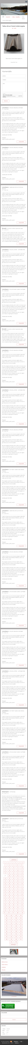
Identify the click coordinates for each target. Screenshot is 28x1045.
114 (6, 923)
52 (5, 888)
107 (11, 918)
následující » (14, 944)
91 (22, 907)
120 (16, 926)
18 (9, 870)
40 (17, 881)
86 (22, 904)
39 (13, 881)
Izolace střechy (5, 964)
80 (17, 902)
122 (6, 928)
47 (5, 886)
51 (22, 886)
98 (8, 912)
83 (9, 904)
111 (11, 920)
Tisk (21, 1041)
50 (17, 886)
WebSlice (16, 1041)
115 (11, 923)
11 (21, 865)
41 (22, 881)
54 (13, 888)
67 (5, 896)
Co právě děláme (14, 996)
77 (5, 902)
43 (9, 883)
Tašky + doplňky (16, 17)
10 (17, 865)
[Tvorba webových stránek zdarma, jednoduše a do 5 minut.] (11, 1041)
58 (9, 891)
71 (22, 896)
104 (16, 915)
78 (9, 902)
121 (21, 926)
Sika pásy (3, 969)
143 (16, 941)
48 (9, 886)
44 (13, 883)
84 (13, 904)
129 (21, 931)
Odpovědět (21, 141)
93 (9, 910)
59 (13, 891)
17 (5, 870)
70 (17, 896)
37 (5, 881)
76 (22, 899)
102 (6, 915)
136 (16, 936)
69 (13, 896)
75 (17, 899)
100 (17, 912)
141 (21, 939)
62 (5, 894)
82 (5, 904)
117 (21, 923)
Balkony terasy (4, 962)
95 (17, 910)
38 (9, 881)
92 (5, 910)
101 (22, 912)
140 (16, 939)
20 (17, 870)
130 (6, 934)
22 (5, 873)
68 (9, 896)
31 (22, 875)
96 (22, 910)
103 (11, 915)
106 (6, 918)
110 (6, 920)
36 (22, 878)
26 (22, 873)
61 (22, 891)
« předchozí (13, 859)
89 (13, 907)
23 (9, 873)
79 (13, 902)
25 (17, 873)
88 (9, 907)
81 (22, 902)
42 (5, 883)
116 (16, 923)
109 (21, 918)
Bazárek (8, 17)
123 (11, 928)
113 (21, 920)
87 (5, 907)
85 (17, 904)
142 (11, 941)
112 (16, 920)
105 (21, 915)
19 (13, 870)
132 (16, 934)
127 (11, 931)
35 (17, 878)
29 (13, 875)
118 (6, 926)
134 (6, 936)
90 (17, 907)
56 (22, 888)
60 (17, 891)
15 (17, 867)
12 (5, 867)
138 (6, 939)
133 (21, 934)
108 (16, 918)
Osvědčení (4, 967)
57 (5, 891)
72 (5, 899)
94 (13, 910)
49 (13, 886)
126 (6, 931)
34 (13, 878)
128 (16, 931)
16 (22, 867)
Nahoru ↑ (17, 1043)
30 (17, 875)
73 (9, 899)
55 (17, 888)
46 (22, 883)
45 (17, 883)
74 (13, 899)
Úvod (3, 17)
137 (21, 936)
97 (4, 912)
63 (9, 894)
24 (13, 873)
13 (9, 867)
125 (21, 928)
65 (17, 894)
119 (11, 926)
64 (13, 894)
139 (11, 939)
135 (11, 936)
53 (9, 888)
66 (22, 894)
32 (5, 878)
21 (22, 870)
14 (13, 867)
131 (11, 934)
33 (9, 878)
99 (13, 912)
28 (9, 875)
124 (16, 928)
